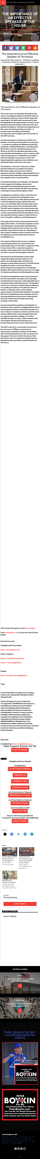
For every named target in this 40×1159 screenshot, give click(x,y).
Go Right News (17, 1143)
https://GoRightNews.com (22, 744)
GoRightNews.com (20, 775)
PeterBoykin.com (11, 632)
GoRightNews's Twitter (20, 781)
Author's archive (20, 904)
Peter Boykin (18, 34)
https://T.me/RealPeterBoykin (12, 658)
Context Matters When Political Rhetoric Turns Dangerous (9, 858)
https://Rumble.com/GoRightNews (14, 675)
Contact (17, 1139)
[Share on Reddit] (35, 48)
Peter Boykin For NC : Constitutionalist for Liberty (20, 2)
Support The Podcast (20, 821)
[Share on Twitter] (11, 48)
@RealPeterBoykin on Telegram (20, 795)
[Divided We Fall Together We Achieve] (9, 875)
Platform (23, 1137)
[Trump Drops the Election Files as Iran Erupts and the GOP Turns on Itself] (26, 851)
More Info (27, 1139)
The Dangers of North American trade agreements (20, 1005)
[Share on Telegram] (17, 47)
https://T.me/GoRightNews (11, 663)
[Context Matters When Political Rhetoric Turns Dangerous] (9, 851)
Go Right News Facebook (20, 787)
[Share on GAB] (23, 47)
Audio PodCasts (22, 1141)
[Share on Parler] (29, 48)
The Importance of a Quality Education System (20, 980)
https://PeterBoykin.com (10, 650)
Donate (14, 1137)
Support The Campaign (20, 750)
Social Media (8, 1141)
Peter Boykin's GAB (20, 811)
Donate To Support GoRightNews (20, 769)
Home (6, 1137)
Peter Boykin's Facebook (20, 803)
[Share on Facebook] (5, 48)
